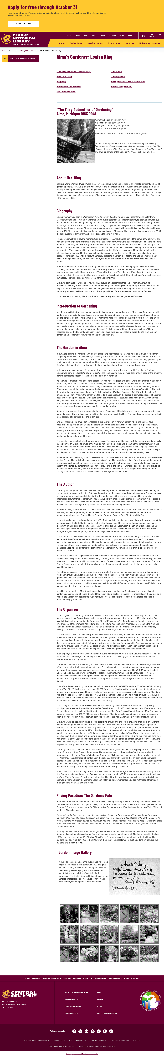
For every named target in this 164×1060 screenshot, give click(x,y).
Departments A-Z (72, 999)
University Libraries (149, 43)
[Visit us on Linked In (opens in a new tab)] (105, 1031)
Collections (76, 43)
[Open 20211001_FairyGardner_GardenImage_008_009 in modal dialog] (129, 934)
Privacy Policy (59, 1040)
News (122, 35)
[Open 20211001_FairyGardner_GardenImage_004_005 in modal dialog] (149, 913)
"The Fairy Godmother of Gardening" (74, 71)
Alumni (112, 35)
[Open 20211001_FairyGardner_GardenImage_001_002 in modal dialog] (69, 913)
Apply (70, 35)
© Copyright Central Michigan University (82, 1054)
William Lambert (98, 978)
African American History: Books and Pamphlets (65, 978)
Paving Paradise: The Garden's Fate (128, 81)
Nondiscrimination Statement (36, 1040)
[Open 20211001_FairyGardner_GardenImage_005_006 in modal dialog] (129, 913)
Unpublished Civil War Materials (124, 978)
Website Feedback (98, 1040)
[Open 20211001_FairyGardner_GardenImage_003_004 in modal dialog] (109, 913)
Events (131, 35)
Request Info (82, 35)
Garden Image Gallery (121, 86)
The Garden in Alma (66, 91)
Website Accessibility (78, 1040)
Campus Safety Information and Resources (97, 1046)
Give (103, 35)
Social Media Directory (107, 1013)
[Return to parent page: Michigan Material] (5, 58)
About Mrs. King (64, 76)
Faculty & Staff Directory (76, 992)
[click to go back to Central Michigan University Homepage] (143, 35)
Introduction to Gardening (69, 86)
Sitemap (136, 1040)
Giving (99, 1006)
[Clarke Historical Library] (21, 39)
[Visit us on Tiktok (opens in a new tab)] (99, 1031)
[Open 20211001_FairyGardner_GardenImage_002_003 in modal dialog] (89, 913)
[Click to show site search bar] (160, 35)
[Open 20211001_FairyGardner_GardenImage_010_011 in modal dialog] (149, 934)
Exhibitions (114, 43)
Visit (94, 35)
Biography (61, 81)
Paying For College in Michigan (62, 1046)
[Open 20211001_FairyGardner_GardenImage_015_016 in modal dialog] (129, 954)
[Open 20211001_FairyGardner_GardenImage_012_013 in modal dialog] (109, 954)
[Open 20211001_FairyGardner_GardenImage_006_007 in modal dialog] (69, 934)
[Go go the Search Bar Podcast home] (111, 1031)
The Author (116, 71)
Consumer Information (119, 1040)
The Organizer (118, 76)
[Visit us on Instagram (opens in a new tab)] (92, 1031)
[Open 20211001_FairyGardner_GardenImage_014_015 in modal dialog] (89, 954)
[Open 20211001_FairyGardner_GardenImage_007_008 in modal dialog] (109, 934)
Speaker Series (95, 43)
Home (4, 51)
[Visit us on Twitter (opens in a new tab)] (80, 1031)
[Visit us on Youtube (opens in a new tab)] (86, 1031)
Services (129, 43)
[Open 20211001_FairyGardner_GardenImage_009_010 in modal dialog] (89, 934)
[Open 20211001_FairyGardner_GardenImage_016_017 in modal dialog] (149, 954)
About (61, 43)
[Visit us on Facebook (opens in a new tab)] (74, 1031)
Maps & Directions (73, 1006)
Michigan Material (26, 51)
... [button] (13, 51)
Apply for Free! (23, 24)
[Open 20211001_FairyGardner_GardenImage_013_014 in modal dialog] (69, 954)
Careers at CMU (71, 1013)
